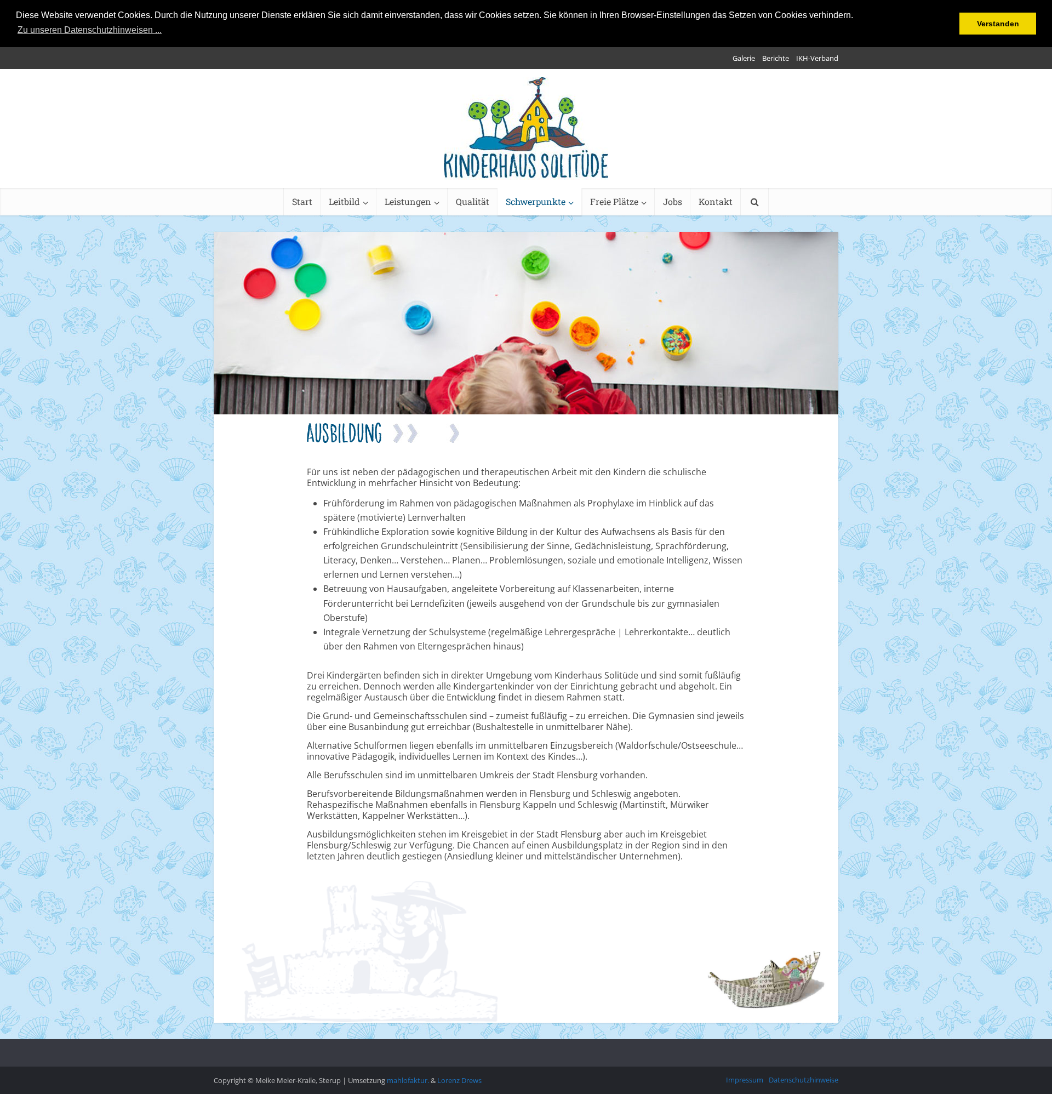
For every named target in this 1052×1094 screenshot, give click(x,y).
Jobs (672, 201)
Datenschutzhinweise (803, 1080)
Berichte (775, 58)
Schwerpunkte (535, 201)
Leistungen (408, 201)
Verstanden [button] (998, 23)
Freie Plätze (614, 201)
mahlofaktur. (408, 1080)
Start (302, 201)
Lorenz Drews (459, 1080)
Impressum (744, 1080)
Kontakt (716, 201)
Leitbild (344, 201)
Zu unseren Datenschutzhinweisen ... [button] (90, 30)
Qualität (472, 201)
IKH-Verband (817, 58)
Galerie (744, 58)
